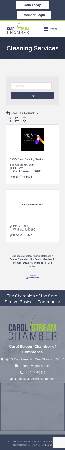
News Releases (42, 256)
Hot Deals (35, 259)
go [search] (34, 95)
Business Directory (22, 256)
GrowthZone (45, 445)
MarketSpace (38, 263)
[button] (8, 113)
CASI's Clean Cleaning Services (27, 159)
